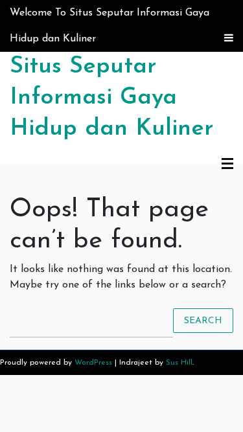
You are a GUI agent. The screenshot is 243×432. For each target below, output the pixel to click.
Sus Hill (179, 363)
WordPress (93, 363)
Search (203, 320)
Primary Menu (227, 164)
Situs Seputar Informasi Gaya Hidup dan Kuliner (111, 98)
